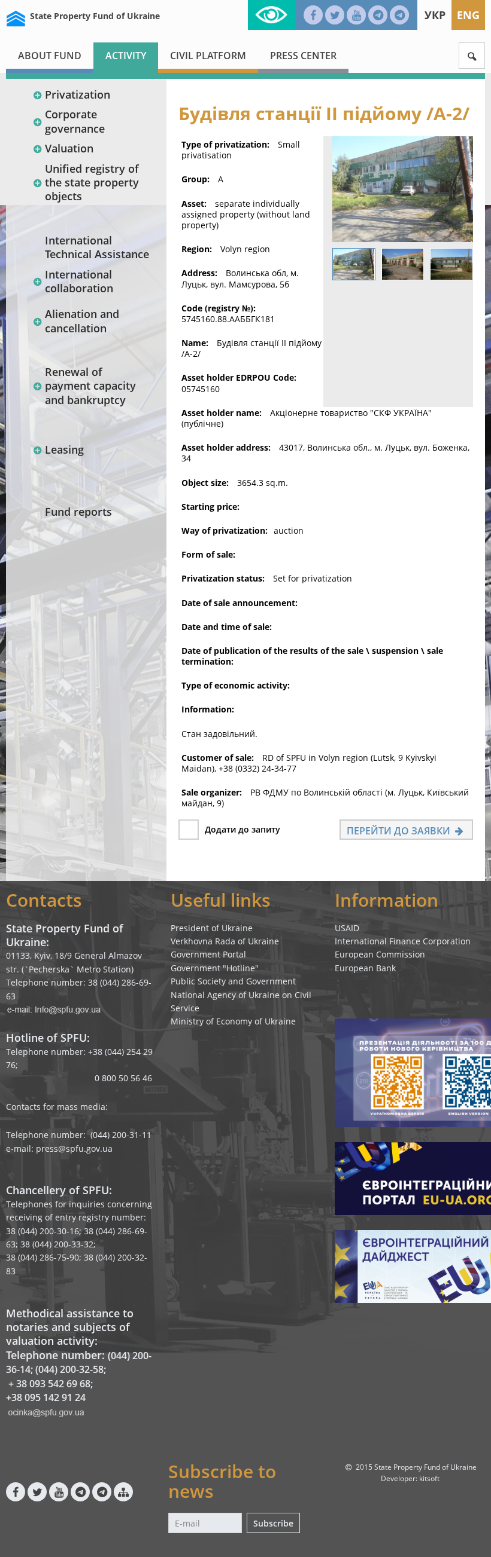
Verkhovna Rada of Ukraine (225, 941)
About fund (49, 55)
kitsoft (429, 1478)
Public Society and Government (233, 981)
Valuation (69, 148)
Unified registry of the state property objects (92, 182)
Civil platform (208, 55)
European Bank (365, 968)
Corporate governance (75, 121)
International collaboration (79, 281)
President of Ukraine (212, 928)
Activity (125, 55)
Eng (468, 15)
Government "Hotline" (215, 968)
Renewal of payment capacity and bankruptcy (90, 386)
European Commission (380, 954)
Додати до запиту (242, 829)
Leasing (64, 449)
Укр (435, 15)
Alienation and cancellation (82, 321)
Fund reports (78, 511)
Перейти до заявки (400, 830)
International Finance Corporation (403, 941)
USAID (347, 928)
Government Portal (208, 954)
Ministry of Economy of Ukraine (233, 1021)
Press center (303, 55)
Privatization (77, 94)
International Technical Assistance (97, 247)
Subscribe (273, 1523)
